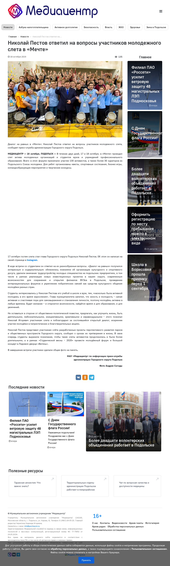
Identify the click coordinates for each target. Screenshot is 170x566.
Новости (7, 27)
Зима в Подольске (156, 27)
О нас (95, 523)
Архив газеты (136, 523)
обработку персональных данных (68, 548)
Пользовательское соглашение (108, 529)
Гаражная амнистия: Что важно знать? (27, 484)
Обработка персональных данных (126, 526)
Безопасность (91, 27)
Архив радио (99, 526)
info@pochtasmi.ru (32, 526)
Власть (108, 27)
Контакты (105, 523)
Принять (86, 560)
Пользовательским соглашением (149, 548)
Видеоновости (119, 523)
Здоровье (135, 27)
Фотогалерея (152, 523)
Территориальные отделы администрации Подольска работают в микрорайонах (81, 486)
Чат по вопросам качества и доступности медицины (134, 484)
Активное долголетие (66, 27)
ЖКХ (121, 27)
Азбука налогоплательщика (33, 27)
